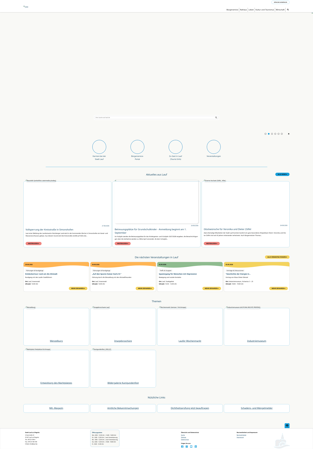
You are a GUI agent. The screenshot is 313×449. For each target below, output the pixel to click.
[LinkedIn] (195, 446)
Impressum (240, 437)
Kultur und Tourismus (265, 9)
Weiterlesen (33, 243)
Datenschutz (185, 439)
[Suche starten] (216, 117)
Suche (183, 435)
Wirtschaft (280, 9)
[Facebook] (182, 446)
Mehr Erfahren (77, 288)
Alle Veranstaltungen (276, 257)
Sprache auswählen (280, 2)
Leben (251, 9)
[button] (289, 134)
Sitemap (183, 437)
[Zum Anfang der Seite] (287, 425)
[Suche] (288, 9)
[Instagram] (187, 446)
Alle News (282, 174)
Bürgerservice (232, 9)
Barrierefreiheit (241, 435)
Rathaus (243, 9)
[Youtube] (191, 446)
